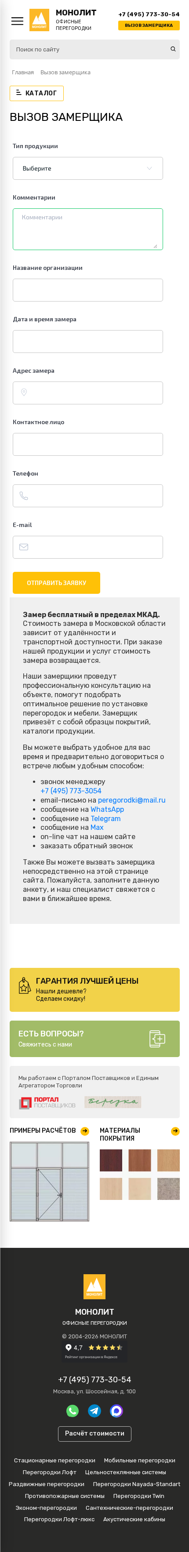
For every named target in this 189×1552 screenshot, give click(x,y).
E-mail (22, 524)
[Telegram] (94, 1411)
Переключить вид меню (17, 21)
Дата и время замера (44, 319)
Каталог (41, 93)
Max (97, 827)
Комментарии (34, 197)
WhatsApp (107, 809)
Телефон (25, 473)
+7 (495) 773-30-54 (149, 14)
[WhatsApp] (72, 1411)
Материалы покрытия (120, 1134)
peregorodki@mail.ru (132, 800)
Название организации (48, 267)
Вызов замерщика (149, 25)
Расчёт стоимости (94, 1433)
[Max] (116, 1411)
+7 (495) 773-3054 (71, 791)
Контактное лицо (38, 421)
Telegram (106, 818)
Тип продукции (35, 145)
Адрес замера (34, 370)
